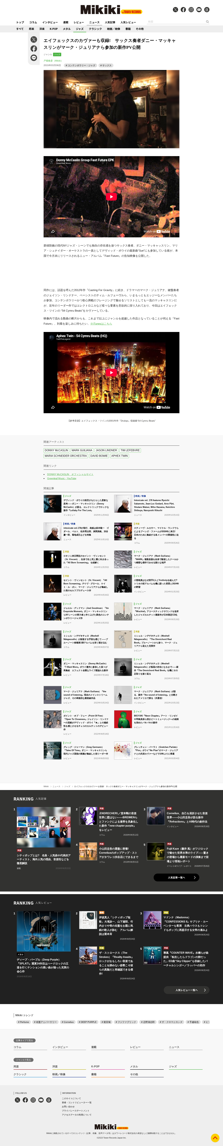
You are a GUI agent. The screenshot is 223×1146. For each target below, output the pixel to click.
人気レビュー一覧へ (187, 990)
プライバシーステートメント (75, 1111)
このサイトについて (71, 1098)
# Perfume (23, 1022)
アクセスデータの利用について (77, 1115)
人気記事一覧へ (176, 877)
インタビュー (50, 22)
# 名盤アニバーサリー (45, 1022)
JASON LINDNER (106, 450)
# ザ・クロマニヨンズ (171, 1022)
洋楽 (42, 29)
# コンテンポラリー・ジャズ (80, 65)
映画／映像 (113, 29)
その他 (140, 29)
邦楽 (31, 29)
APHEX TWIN (119, 455)
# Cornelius (68, 1022)
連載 (65, 22)
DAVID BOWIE (99, 455)
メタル (67, 29)
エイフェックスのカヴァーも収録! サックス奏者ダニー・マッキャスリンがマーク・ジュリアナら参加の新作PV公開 (125, 786)
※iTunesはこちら (101, 323)
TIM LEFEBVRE (130, 450)
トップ (20, 22)
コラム (33, 22)
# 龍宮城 (106, 1022)
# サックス (106, 65)
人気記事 (110, 22)
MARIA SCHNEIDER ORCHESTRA (66, 455)
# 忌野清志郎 (148, 1022)
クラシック (95, 29)
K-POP (54, 29)
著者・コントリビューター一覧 (77, 1102)
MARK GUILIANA (82, 450)
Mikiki (46, 786)
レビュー (79, 22)
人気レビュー (128, 22)
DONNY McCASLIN (56, 450)
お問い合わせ (68, 1107)
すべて (20, 29)
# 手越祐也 (193, 1022)
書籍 (128, 29)
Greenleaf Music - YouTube (61, 478)
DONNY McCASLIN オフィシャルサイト (70, 474)
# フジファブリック (126, 1022)
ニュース (94, 22)
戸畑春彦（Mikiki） (53, 60)
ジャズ (80, 29)
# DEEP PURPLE (87, 1022)
